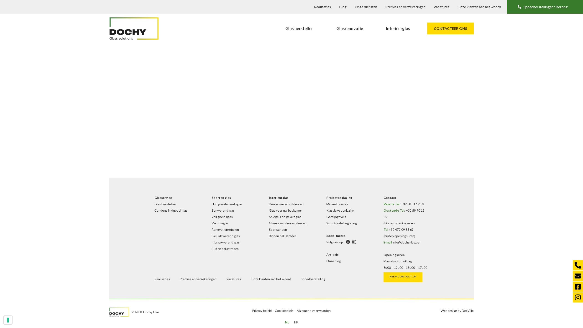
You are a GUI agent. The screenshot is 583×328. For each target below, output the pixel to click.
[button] (545, 6)
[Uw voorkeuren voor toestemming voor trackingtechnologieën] (8, 320)
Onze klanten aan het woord (479, 7)
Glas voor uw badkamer (285, 210)
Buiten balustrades (225, 249)
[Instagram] (354, 242)
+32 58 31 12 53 (412, 204)
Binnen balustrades (283, 236)
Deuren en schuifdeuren (286, 204)
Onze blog (333, 261)
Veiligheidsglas (222, 217)
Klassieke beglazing (340, 210)
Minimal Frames (337, 204)
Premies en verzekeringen (405, 7)
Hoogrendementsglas (227, 204)
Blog (343, 7)
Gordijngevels (336, 217)
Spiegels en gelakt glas (285, 217)
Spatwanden (278, 229)
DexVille (468, 311)
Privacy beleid (262, 311)
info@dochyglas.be (406, 242)
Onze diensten (366, 7)
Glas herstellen (165, 204)
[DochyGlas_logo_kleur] (134, 28)
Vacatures (441, 7)
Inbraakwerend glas (226, 242)
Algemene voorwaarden (314, 311)
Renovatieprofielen (225, 229)
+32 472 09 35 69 (401, 229)
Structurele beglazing (341, 223)
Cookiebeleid (284, 311)
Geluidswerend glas (226, 236)
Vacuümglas (220, 223)
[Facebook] (348, 242)
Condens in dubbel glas (170, 210)
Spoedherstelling (313, 279)
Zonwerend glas (223, 210)
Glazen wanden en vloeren (288, 223)
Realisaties (322, 7)
